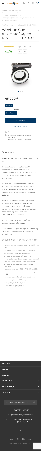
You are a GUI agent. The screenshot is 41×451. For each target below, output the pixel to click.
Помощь (6, 392)
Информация (8, 387)
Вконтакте (20, 430)
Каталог (6, 364)
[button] (18, 91)
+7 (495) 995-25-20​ (21, 410)
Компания (7, 381)
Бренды (6, 375)
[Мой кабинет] (33, 3)
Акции (5, 369)
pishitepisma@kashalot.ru (22, 415)
